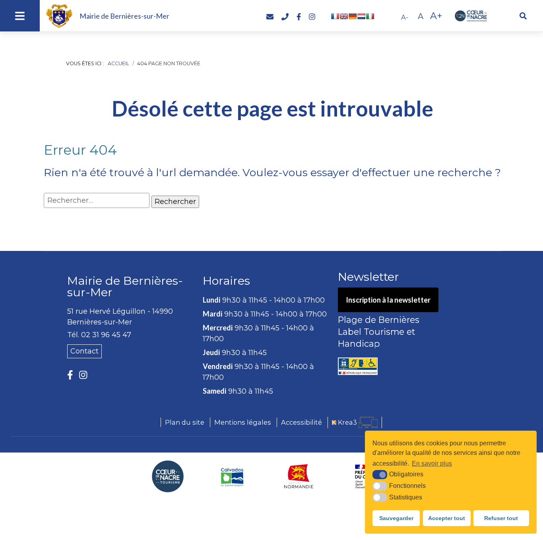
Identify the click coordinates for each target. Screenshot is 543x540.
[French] (335, 16)
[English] (344, 16)
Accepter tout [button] (446, 518)
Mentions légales (242, 422)
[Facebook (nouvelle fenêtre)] (70, 375)
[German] (353, 16)
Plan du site (184, 422)
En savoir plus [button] (432, 463)
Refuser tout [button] (501, 518)
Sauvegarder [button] (396, 518)
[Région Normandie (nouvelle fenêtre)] (299, 476)
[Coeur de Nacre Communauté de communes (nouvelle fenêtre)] (168, 476)
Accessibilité (301, 422)
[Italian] (370, 16)
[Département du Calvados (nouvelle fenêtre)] (232, 476)
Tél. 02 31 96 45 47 (99, 334)
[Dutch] (361, 16)
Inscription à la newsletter (388, 299)
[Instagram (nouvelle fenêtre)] (83, 375)
